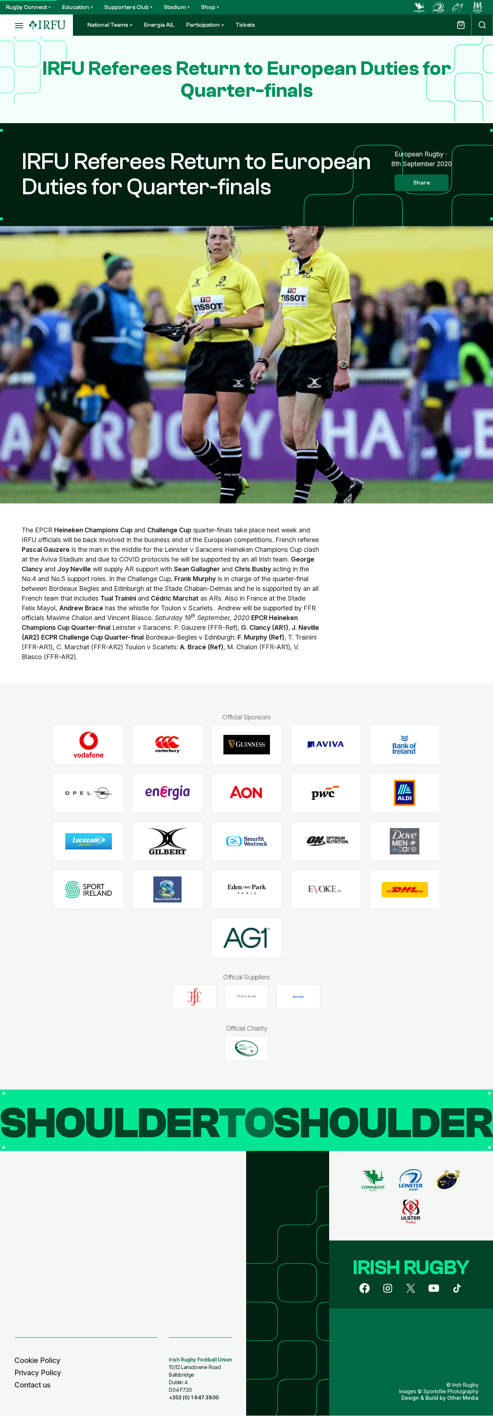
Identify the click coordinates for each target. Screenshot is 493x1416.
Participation (203, 25)
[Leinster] (438, 7)
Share (421, 182)
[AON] (246, 793)
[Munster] (458, 7)
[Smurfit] (246, 841)
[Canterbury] (167, 745)
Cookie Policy (37, 1360)
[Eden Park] (246, 889)
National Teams (107, 25)
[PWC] (325, 793)
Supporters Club (126, 7)
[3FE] (194, 996)
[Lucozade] (88, 841)
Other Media (463, 1398)
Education (75, 7)
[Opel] (88, 793)
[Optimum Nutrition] (325, 841)
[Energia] (167, 793)
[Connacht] (419, 7)
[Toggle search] (482, 25)
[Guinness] (246, 745)
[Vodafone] (88, 745)
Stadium (175, 7)
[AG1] (246, 937)
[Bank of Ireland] (404, 745)
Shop (208, 7)
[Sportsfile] (298, 996)
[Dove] (404, 841)
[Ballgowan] (167, 889)
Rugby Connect (26, 7)
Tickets (245, 25)
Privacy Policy (37, 1372)
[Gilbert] (167, 841)
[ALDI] (404, 793)
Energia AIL (159, 25)
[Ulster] (477, 7)
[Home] (47, 25)
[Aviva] (325, 745)
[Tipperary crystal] (246, 996)
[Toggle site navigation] (14, 25)
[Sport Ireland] (88, 889)
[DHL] (404, 889)
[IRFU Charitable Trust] (246, 1048)
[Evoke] (325, 889)
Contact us (32, 1385)
